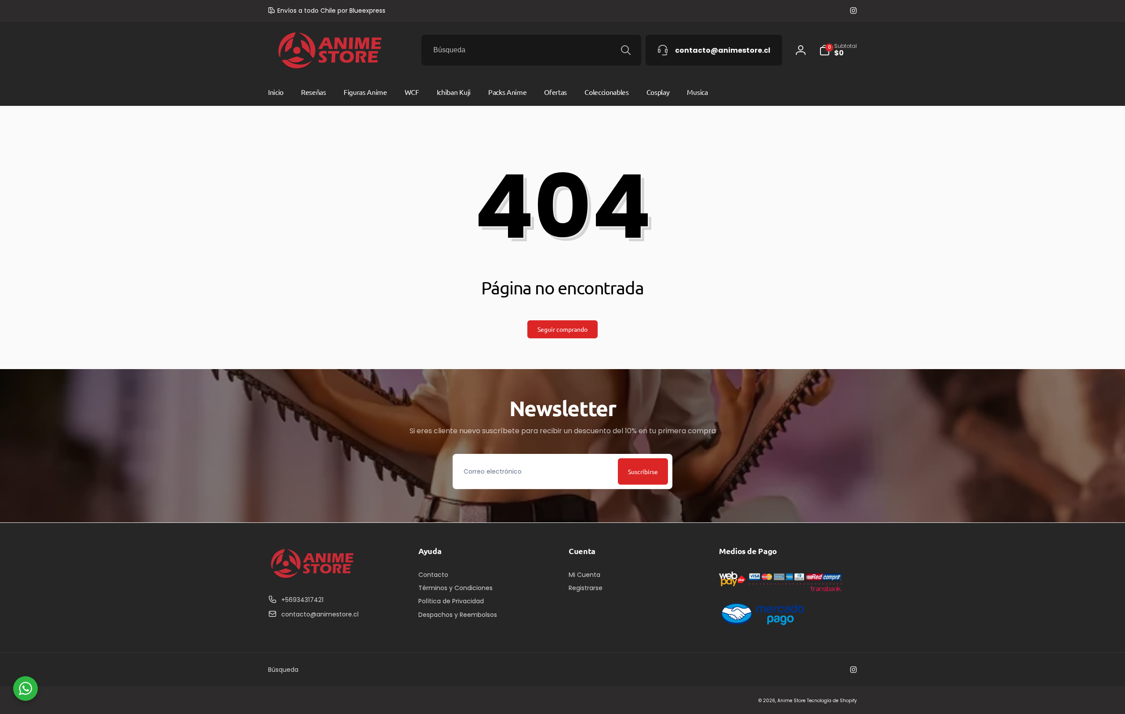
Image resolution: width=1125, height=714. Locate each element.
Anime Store (791, 700)
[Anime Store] (312, 578)
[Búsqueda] (626, 50)
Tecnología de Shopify (832, 700)
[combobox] (531, 50)
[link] (326, 10)
